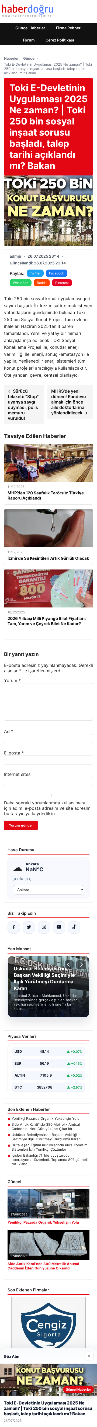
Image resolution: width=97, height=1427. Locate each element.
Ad (8, 731)
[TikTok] (74, 927)
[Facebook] (14, 927)
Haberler (11, 58)
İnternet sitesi (18, 774)
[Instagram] (44, 927)
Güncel (29, 58)
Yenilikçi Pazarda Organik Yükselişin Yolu (45, 1118)
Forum (29, 40)
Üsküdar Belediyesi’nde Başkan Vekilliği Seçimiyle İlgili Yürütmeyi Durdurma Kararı (46, 1136)
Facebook (56, 273)
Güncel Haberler (30, 27)
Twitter (35, 273)
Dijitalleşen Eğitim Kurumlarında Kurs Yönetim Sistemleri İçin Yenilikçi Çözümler (49, 1147)
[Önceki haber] (69, 964)
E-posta (14, 753)
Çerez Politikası (60, 40)
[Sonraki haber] (80, 964)
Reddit (42, 283)
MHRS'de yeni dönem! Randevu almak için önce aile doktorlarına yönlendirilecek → (69, 401)
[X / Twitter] (29, 927)
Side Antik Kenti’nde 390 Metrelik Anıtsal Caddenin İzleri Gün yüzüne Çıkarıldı (46, 1126)
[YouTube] (59, 927)
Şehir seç (22, 879)
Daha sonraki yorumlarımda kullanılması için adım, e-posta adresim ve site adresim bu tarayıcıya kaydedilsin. (47, 808)
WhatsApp (20, 283)
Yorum (12, 680)
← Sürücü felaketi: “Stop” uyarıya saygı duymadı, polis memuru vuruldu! (23, 404)
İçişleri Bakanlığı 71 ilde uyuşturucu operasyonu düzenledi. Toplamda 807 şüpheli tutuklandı (50, 1159)
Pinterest (62, 283)
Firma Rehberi (69, 27)
